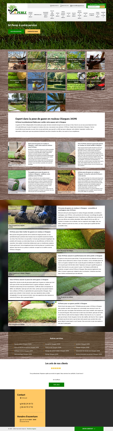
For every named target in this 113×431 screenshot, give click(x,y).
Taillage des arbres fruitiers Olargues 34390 (57, 351)
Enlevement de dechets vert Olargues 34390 (88, 351)
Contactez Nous (33, 31)
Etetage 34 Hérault (57, 15)
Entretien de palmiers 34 (103, 14)
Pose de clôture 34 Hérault (97, 14)
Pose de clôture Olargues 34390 (22, 344)
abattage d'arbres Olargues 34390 (23, 351)
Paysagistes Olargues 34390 (52, 344)
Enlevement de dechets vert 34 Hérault (45, 14)
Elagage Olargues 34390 (82, 347)
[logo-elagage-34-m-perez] (17, 9)
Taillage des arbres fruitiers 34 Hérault (52, 15)
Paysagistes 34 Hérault (91, 15)
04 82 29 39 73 (55, 5)
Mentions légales (31, 429)
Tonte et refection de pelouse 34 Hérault (80, 15)
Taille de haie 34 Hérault (74, 15)
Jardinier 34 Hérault (85, 15)
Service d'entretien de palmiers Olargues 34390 (89, 354)
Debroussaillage (37, 14)
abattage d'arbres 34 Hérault (30, 14)
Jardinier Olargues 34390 (83, 344)
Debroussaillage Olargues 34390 (23, 354)
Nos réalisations (16, 31)
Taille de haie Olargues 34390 (53, 347)
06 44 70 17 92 (65, 5)
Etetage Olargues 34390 (51, 354)
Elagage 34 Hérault (68, 15)
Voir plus (56, 385)
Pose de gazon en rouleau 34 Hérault (63, 14)
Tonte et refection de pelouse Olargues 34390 (26, 347)
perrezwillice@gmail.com (78, 5)
